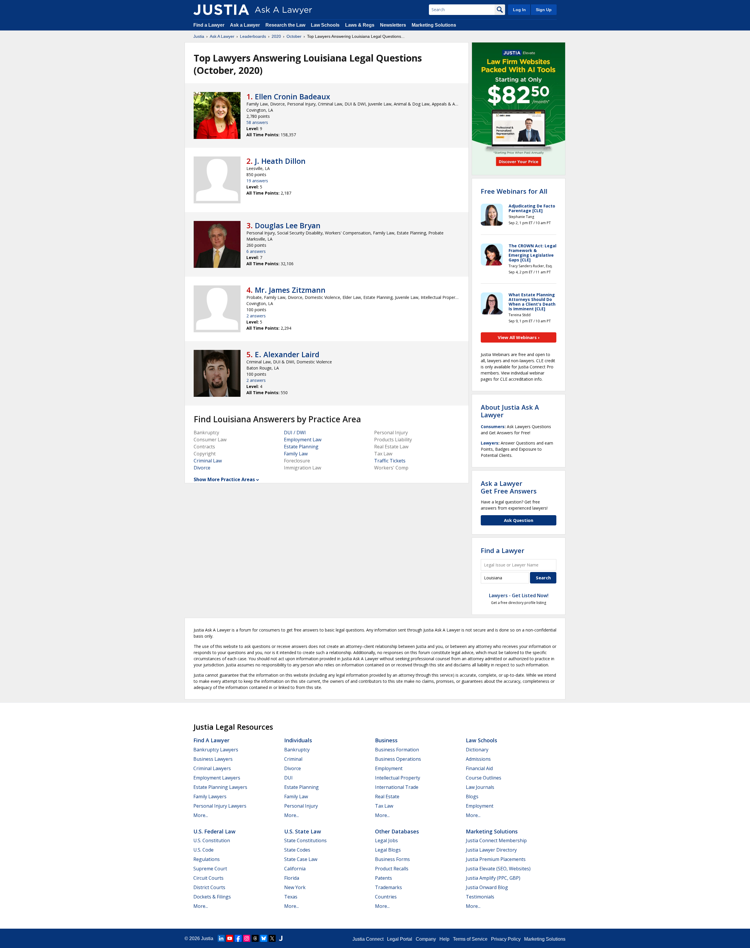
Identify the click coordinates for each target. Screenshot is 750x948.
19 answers (257, 180)
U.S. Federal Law (214, 831)
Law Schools (325, 25)
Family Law (296, 453)
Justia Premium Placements (496, 859)
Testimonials (480, 896)
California (295, 868)
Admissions (478, 759)
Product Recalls (391, 868)
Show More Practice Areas (224, 479)
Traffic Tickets (389, 460)
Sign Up (544, 9)
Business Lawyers (213, 759)
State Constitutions (305, 840)
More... (200, 815)
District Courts (209, 887)
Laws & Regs (359, 25)
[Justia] (221, 9)
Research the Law (285, 25)
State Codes (297, 850)
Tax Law (384, 806)
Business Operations (398, 759)
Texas (290, 896)
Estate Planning (301, 446)
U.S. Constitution (211, 840)
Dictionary (477, 749)
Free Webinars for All (514, 191)
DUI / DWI (295, 432)
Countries (386, 896)
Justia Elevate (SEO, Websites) (498, 868)
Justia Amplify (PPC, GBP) (493, 878)
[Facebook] (238, 938)
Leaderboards (253, 36)
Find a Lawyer (208, 25)
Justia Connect (367, 939)
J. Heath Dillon (280, 161)
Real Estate (387, 796)
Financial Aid (479, 768)
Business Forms (392, 859)
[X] (272, 938)
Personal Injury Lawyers (219, 806)
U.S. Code (203, 850)
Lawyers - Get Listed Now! (518, 595)
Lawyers (489, 443)
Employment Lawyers (216, 778)
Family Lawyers (209, 796)
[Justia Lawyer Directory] (280, 938)
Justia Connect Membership (496, 840)
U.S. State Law (302, 831)
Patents (383, 878)
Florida (291, 878)
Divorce (202, 467)
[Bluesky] (263, 938)
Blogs (472, 796)
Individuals (298, 740)
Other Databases (397, 831)
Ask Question (518, 520)
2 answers (256, 316)
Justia (198, 36)
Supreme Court (210, 868)
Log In (519, 9)
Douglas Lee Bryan (288, 225)
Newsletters (393, 25)
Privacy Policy (506, 939)
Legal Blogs (388, 850)
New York (295, 887)
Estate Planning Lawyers (220, 787)
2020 (276, 36)
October (294, 36)
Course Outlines (483, 778)
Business (386, 740)
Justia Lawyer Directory (491, 850)
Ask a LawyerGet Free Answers (509, 487)
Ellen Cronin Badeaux (292, 96)
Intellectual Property (397, 778)
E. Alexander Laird (287, 354)
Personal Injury (301, 806)
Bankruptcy (297, 749)
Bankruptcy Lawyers (215, 749)
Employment (389, 768)
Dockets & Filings (212, 896)
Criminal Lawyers (212, 768)
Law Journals (480, 787)
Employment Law (302, 439)
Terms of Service (470, 939)
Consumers (492, 426)
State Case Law (300, 859)
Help (444, 939)
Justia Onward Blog (487, 887)
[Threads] (255, 938)
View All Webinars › (519, 337)
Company (426, 939)
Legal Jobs (386, 840)
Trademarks (388, 887)
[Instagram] (246, 938)
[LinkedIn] (221, 938)
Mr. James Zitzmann (290, 290)
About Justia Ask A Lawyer (510, 411)
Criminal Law (208, 460)
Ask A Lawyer (222, 36)
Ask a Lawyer (245, 25)
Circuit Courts (208, 878)
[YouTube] (229, 938)
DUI (288, 778)
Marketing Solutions (434, 25)
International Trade (396, 787)
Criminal (293, 759)
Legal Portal (399, 939)
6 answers (256, 251)
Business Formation (397, 749)
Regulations (206, 859)
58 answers (257, 122)
